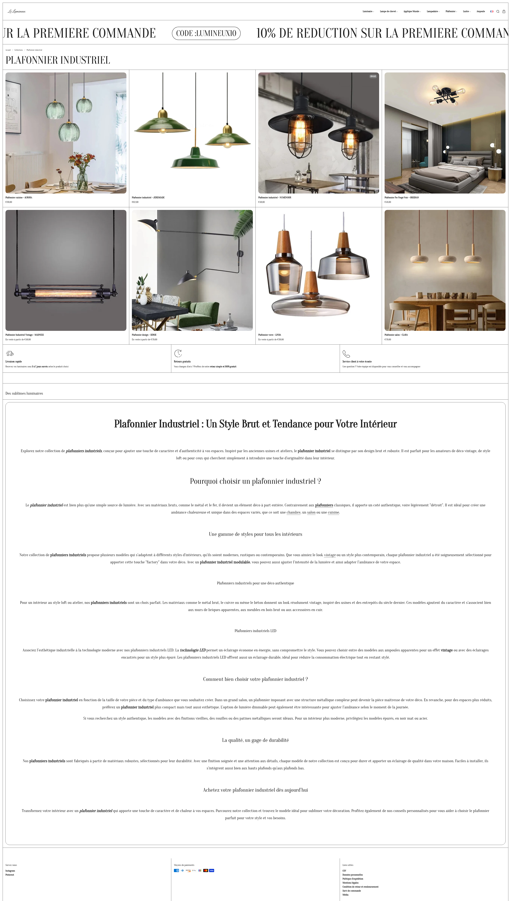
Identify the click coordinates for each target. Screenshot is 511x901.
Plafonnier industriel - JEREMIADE (192, 138)
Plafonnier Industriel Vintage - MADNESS (66, 276)
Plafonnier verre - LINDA (319, 276)
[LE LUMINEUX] (16, 11)
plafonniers (324, 505)
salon (311, 512)
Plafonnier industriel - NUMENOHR (319, 138)
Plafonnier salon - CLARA (445, 276)
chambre (293, 512)
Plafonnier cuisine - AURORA (66, 138)
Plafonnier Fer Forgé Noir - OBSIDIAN (445, 138)
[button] (492, 11)
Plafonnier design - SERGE (192, 276)
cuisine (333, 512)
